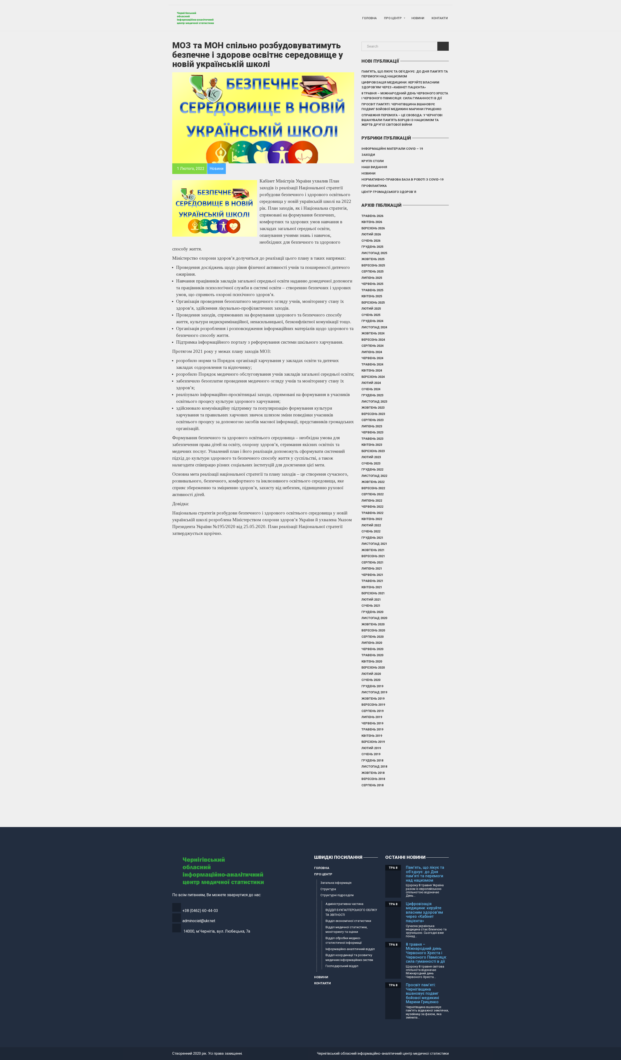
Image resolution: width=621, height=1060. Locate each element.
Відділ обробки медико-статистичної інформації (344, 940)
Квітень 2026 (371, 222)
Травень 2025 (372, 290)
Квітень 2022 (371, 519)
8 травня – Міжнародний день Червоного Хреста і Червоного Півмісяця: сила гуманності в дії (404, 95)
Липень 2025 (371, 278)
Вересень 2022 (373, 488)
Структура (328, 889)
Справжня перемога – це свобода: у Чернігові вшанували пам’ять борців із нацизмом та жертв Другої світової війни (401, 119)
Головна (369, 18)
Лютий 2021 (371, 599)
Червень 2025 (372, 284)
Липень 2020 (371, 643)
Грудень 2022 (372, 469)
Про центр (393, 18)
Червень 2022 (372, 506)
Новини (417, 18)
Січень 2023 (370, 463)
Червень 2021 (372, 575)
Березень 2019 (373, 742)
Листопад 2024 (374, 327)
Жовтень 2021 (372, 550)
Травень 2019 (372, 729)
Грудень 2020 (372, 612)
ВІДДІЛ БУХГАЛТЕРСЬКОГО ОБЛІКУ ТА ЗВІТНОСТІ (351, 912)
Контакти (440, 18)
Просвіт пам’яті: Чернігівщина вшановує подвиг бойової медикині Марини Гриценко (401, 106)
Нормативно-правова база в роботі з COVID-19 (402, 179)
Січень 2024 (370, 389)
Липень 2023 (371, 426)
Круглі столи (372, 161)
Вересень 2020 (373, 630)
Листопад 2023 (374, 401)
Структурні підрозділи (337, 895)
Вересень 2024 (373, 339)
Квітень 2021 (371, 587)
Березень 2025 (373, 302)
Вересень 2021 (373, 556)
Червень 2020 (372, 649)
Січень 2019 (370, 754)
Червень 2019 (372, 723)
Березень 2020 (373, 667)
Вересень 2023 (373, 414)
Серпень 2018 (372, 785)
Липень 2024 (371, 352)
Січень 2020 (370, 680)
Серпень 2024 (372, 346)
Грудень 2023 (372, 395)
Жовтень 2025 (372, 259)
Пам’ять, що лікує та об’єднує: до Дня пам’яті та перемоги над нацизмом (404, 74)
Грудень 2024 (372, 321)
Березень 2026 (373, 228)
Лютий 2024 (371, 383)
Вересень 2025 (373, 265)
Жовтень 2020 (372, 624)
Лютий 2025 (371, 308)
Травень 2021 (372, 581)
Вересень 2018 (373, 779)
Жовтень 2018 (372, 773)
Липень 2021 (371, 568)
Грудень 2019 (372, 686)
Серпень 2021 (372, 562)
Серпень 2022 (372, 494)
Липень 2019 (371, 717)
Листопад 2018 (374, 766)
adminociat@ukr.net (198, 921)
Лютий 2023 (371, 457)
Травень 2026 (372, 216)
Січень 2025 (370, 315)
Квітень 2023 (371, 445)
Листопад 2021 (374, 544)
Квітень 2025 (371, 296)
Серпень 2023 (372, 420)
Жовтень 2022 (372, 482)
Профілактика (374, 186)
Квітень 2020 (371, 661)
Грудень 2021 (372, 537)
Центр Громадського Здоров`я (388, 192)
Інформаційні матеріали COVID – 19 (392, 148)
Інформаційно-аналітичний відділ (350, 949)
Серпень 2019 (372, 711)
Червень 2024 (372, 358)
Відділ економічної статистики (348, 921)
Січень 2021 (370, 605)
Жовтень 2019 (372, 698)
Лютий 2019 (371, 748)
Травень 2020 (372, 655)
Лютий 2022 (371, 525)
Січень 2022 (370, 531)
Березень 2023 (373, 451)
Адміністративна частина (344, 904)
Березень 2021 (373, 593)
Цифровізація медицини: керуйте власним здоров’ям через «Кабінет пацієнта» (400, 85)
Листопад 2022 (374, 476)
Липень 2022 (371, 500)
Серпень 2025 (372, 271)
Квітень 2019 (371, 735)
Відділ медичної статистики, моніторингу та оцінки (347, 929)
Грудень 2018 (372, 760)
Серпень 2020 (372, 636)
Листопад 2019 (374, 692)
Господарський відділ (342, 966)
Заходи (368, 155)
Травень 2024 (372, 364)
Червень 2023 (372, 432)
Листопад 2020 (374, 618)
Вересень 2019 (373, 704)
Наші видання (374, 167)
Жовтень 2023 (372, 407)
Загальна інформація (335, 883)
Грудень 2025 (372, 246)
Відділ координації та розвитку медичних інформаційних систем (349, 957)
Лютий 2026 (371, 234)
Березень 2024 (373, 377)
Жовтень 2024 (372, 333)
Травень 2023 (372, 438)
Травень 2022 (372, 513)
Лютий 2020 (371, 674)
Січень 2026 (370, 240)
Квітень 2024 (371, 370)
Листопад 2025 (374, 253)
